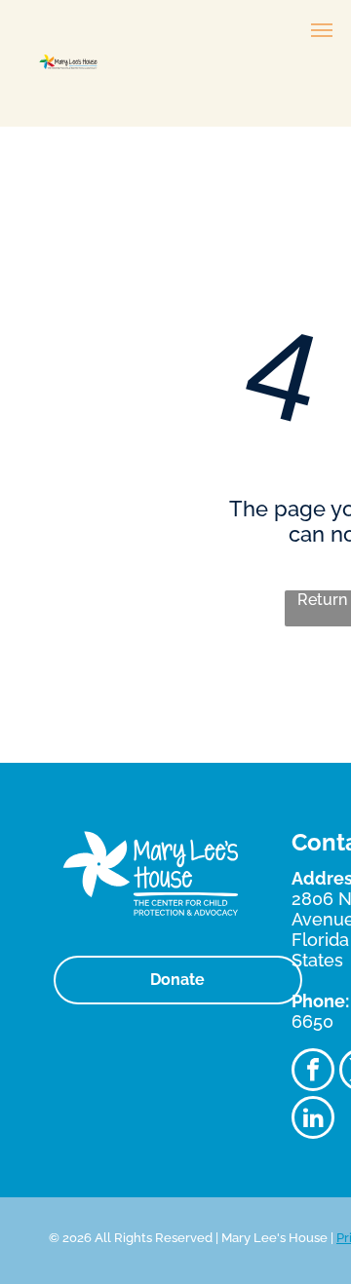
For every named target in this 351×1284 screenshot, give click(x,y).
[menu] (321, 30)
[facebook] (313, 1072)
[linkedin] (313, 1120)
